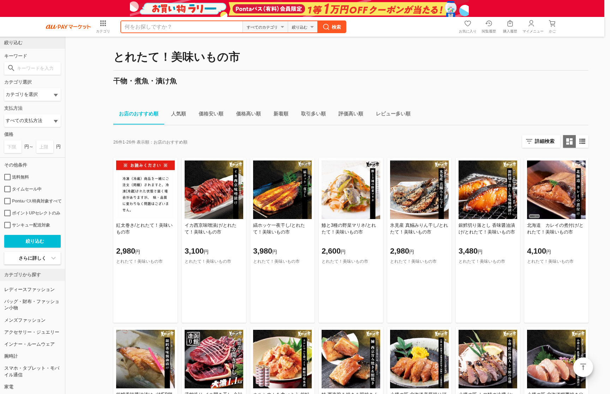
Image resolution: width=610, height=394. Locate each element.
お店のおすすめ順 (139, 113)
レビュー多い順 (393, 113)
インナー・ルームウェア (29, 344)
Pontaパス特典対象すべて (36, 201)
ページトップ (583, 367)
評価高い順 (351, 113)
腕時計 (11, 356)
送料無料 (20, 177)
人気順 (178, 113)
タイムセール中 (27, 189)
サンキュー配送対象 (31, 225)
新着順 (281, 113)
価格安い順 (211, 113)
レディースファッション (29, 289)
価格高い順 (248, 113)
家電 (8, 386)
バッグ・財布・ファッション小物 (31, 304)
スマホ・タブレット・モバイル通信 (31, 371)
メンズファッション (25, 320)
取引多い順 (313, 113)
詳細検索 (545, 141)
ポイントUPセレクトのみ (36, 213)
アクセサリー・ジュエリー (31, 332)
